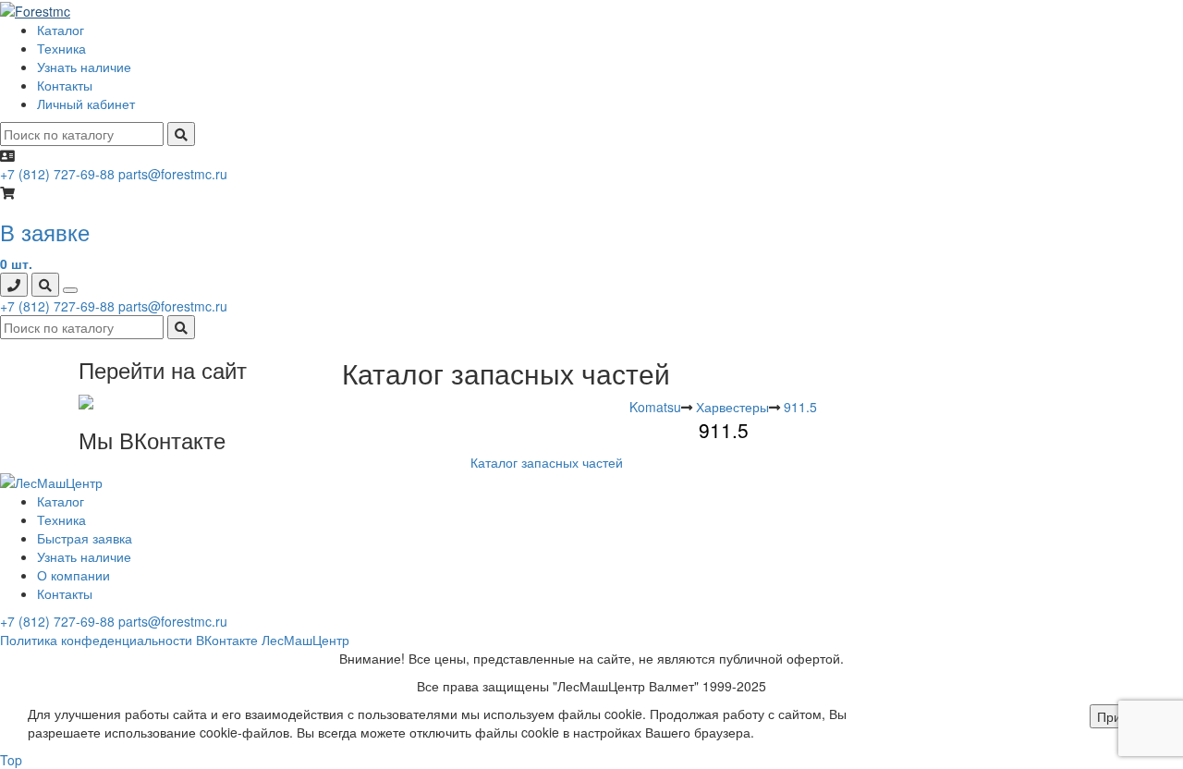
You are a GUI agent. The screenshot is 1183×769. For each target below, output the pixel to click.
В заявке (45, 231)
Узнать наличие (84, 66)
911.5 (800, 406)
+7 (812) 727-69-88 (57, 174)
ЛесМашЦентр (305, 639)
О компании (73, 575)
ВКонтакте (227, 639)
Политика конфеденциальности (96, 639)
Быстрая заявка (84, 538)
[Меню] (70, 290)
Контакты (64, 85)
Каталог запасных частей (546, 462)
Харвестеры (732, 406)
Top (11, 760)
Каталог (60, 29)
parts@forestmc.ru (172, 174)
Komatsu (655, 406)
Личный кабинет (86, 103)
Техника (61, 48)
